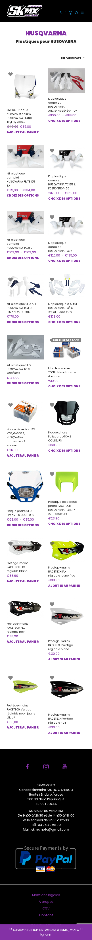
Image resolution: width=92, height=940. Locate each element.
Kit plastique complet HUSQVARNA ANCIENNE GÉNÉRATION (62, 105)
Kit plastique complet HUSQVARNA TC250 (19, 244)
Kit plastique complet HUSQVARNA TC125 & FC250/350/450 (62, 182)
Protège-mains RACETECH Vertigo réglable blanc (60, 645)
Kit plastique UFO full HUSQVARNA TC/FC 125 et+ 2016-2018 (21, 308)
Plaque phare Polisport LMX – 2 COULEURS (59, 436)
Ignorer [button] (46, 934)
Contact (46, 915)
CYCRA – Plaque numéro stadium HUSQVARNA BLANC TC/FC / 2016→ (19, 116)
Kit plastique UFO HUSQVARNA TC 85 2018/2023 (19, 369)
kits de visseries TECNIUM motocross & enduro (62, 372)
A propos (46, 901)
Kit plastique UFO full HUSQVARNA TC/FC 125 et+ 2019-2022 (62, 308)
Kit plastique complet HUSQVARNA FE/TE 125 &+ (21, 179)
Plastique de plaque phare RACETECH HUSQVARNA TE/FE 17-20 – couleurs (62, 508)
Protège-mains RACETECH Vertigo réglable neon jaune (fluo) (21, 711)
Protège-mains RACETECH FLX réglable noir (17, 628)
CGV (46, 908)
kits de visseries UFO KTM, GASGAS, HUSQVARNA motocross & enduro (21, 437)
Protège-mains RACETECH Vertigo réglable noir (60, 718)
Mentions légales (46, 895)
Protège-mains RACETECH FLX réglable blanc (17, 567)
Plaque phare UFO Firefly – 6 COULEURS (20, 513)
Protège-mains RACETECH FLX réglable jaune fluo (61, 571)
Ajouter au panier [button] (23, 132)
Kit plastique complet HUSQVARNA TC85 (60, 247)
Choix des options (64, 121)
